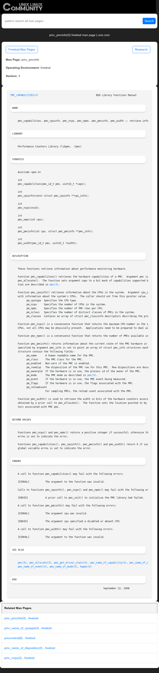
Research (141, 49)
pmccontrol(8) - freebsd (19, 638)
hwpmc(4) (86, 566)
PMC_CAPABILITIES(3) (24, 95)
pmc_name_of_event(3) (32, 566)
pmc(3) (54, 284)
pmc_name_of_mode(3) (63, 566)
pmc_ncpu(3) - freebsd (19, 658)
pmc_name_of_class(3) (143, 562)
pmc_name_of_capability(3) (108, 562)
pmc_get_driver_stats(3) (70, 562)
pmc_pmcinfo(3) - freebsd (21, 618)
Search (149, 21)
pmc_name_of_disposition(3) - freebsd (29, 648)
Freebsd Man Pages (21, 49)
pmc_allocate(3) (40, 562)
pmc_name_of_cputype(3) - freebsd (28, 628)
